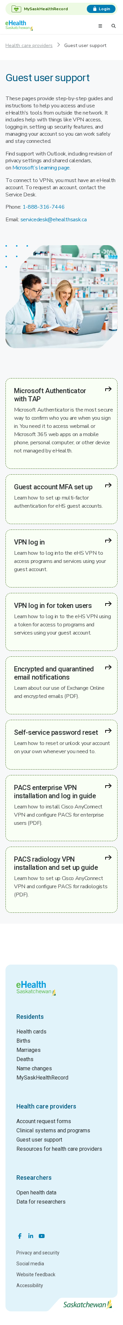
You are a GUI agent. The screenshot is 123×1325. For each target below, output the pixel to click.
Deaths (24, 1059)
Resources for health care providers (59, 1149)
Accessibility (29, 1285)
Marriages (28, 1050)
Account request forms (43, 1121)
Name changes (34, 1068)
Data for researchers (41, 1202)
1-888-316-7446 (44, 207)
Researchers (34, 1177)
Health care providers (29, 45)
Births (23, 1041)
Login (104, 9)
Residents (30, 1016)
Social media (30, 1263)
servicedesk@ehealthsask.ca (53, 219)
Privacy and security (37, 1252)
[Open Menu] (100, 26)
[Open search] (114, 26)
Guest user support (39, 1139)
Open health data (36, 1192)
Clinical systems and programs (53, 1130)
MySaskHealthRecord (42, 1077)
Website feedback (35, 1274)
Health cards (31, 1031)
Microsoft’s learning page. (41, 168)
